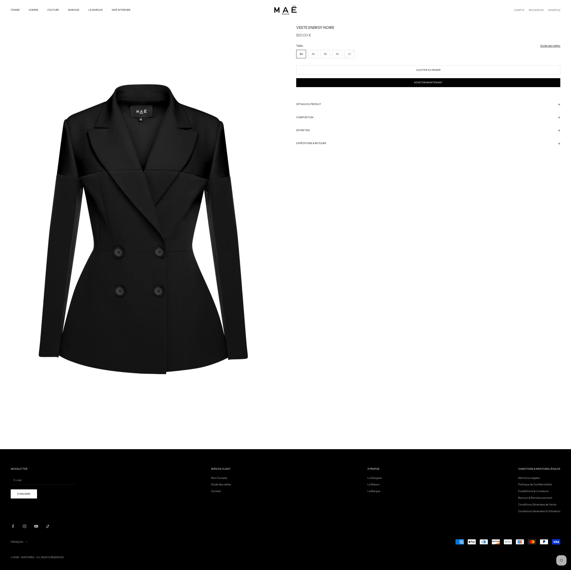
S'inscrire (24, 493)
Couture (53, 9)
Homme (33, 9)
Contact (216, 491)
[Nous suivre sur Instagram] (24, 526)
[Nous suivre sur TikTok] (48, 526)
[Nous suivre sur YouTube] (36, 526)
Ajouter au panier (428, 70)
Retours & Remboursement (535, 497)
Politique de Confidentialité (535, 484)
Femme (15, 9)
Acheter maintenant (428, 82)
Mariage (73, 9)
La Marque (95, 9)
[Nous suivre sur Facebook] (13, 526)
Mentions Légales (529, 478)
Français (17, 541)
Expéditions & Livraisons (533, 491)
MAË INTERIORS (121, 9)
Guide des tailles (550, 45)
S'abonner (521, 551)
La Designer (374, 478)
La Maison (373, 484)
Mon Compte (219, 478)
